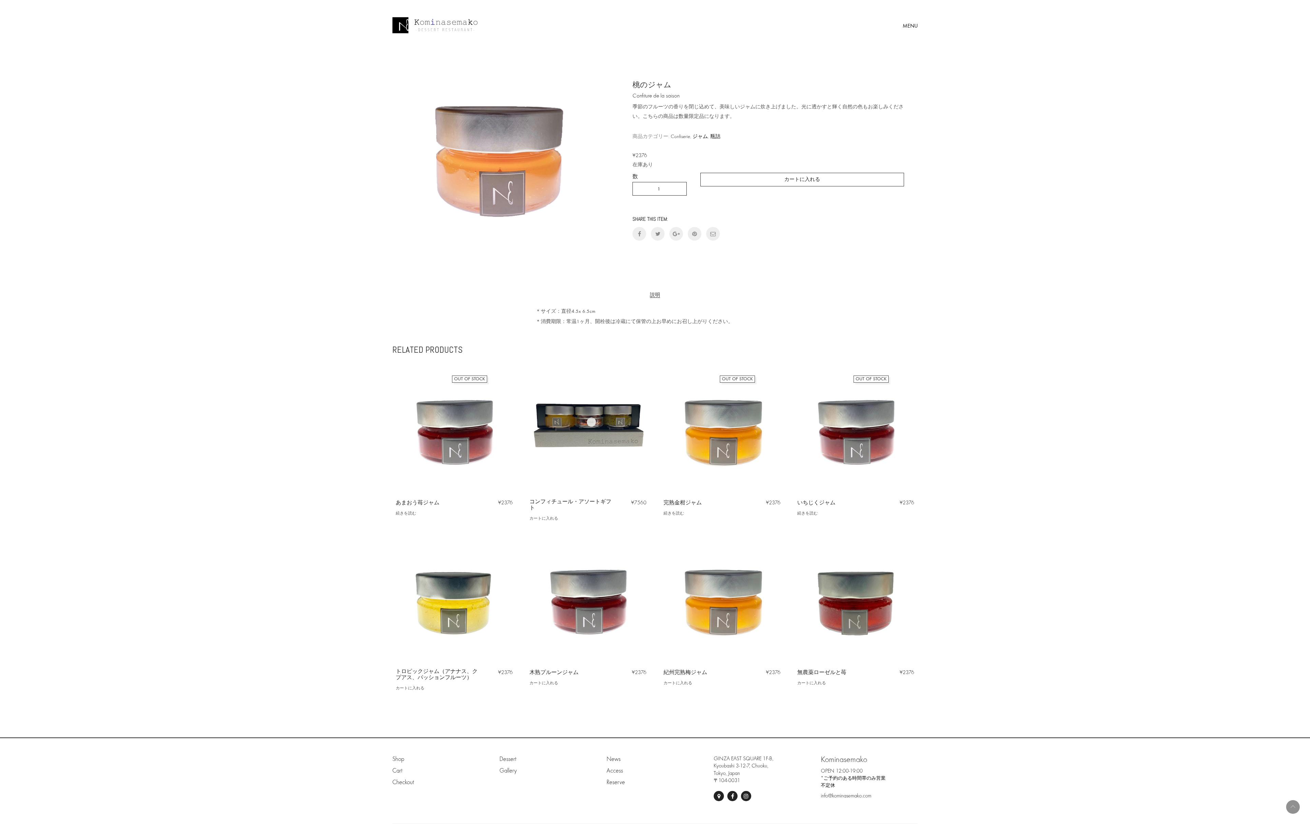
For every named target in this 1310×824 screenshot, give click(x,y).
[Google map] (719, 796)
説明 (655, 295)
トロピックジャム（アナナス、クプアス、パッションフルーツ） (437, 675)
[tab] (655, 295)
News (614, 759)
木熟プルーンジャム (554, 672)
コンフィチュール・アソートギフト (570, 505)
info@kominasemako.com (846, 796)
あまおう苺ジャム (417, 503)
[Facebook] (732, 796)
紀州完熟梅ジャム (685, 672)
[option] (498, 156)
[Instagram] (746, 796)
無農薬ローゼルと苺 (821, 672)
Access (615, 770)
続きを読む (406, 513)
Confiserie (680, 136)
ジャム (700, 136)
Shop (398, 759)
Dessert (507, 759)
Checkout (403, 782)
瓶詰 (715, 136)
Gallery (508, 770)
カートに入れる (802, 179)
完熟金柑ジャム (683, 503)
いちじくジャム (816, 503)
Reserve (616, 782)
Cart (397, 770)
